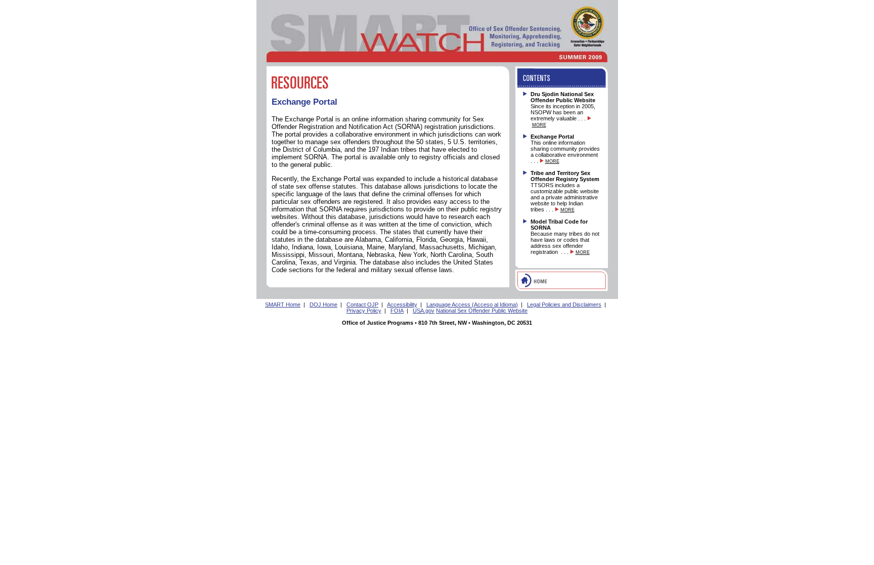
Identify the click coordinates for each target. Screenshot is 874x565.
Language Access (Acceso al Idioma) (472, 304)
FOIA (397, 311)
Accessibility (402, 304)
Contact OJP (362, 304)
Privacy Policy (363, 311)
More (539, 124)
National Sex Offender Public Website (482, 311)
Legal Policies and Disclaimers (564, 304)
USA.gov (423, 311)
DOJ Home (323, 304)
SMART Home (282, 304)
